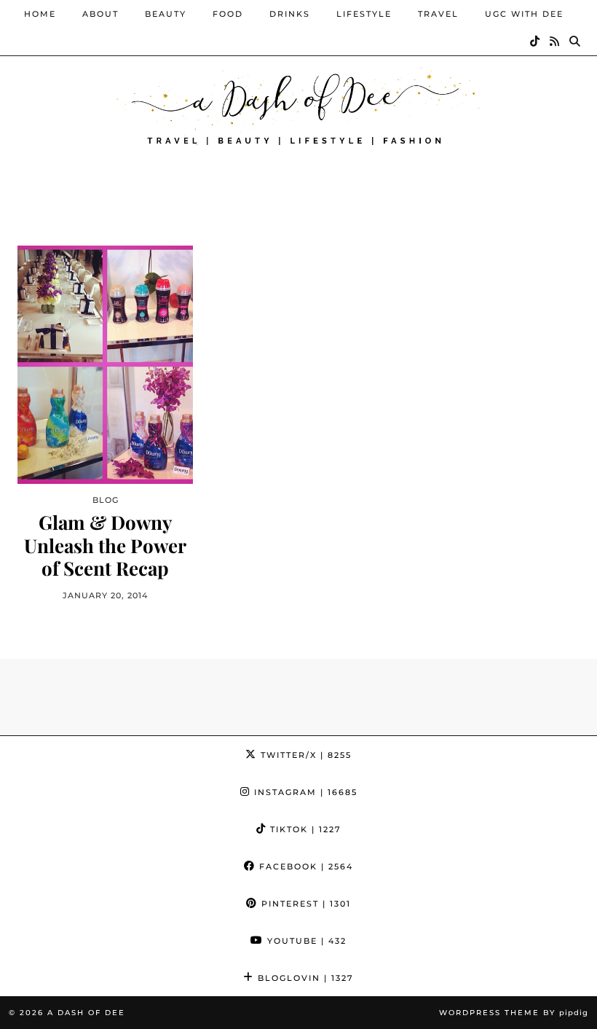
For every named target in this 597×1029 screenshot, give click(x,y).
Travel (438, 14)
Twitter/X (304, 755)
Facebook (304, 866)
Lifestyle (364, 14)
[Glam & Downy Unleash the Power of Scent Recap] (105, 365)
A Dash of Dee (86, 1012)
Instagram (303, 792)
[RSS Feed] (555, 41)
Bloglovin (304, 978)
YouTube (305, 941)
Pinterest (304, 904)
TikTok (303, 829)
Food (228, 14)
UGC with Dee (524, 14)
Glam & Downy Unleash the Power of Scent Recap (105, 545)
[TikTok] (535, 41)
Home (40, 14)
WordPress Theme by (513, 1012)
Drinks (289, 14)
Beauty (165, 14)
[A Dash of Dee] (298, 104)
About (100, 14)
